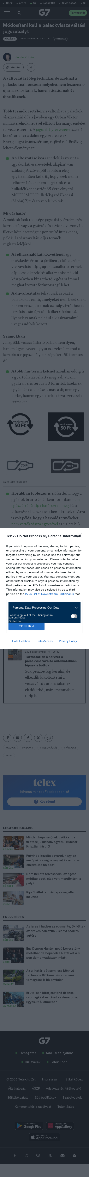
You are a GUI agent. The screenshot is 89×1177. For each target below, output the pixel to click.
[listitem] (42, 607)
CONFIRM (26, 626)
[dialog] (44, 588)
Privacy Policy (68, 641)
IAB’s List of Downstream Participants (49, 594)
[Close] (81, 536)
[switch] (74, 616)
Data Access (44, 641)
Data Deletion (21, 641)
